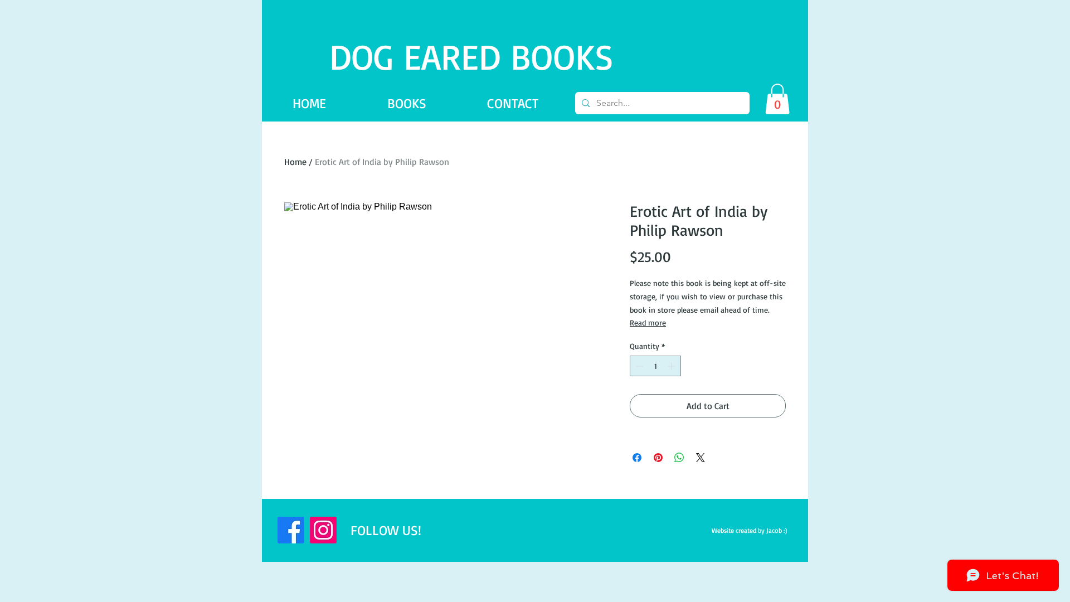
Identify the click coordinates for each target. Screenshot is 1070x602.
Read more (648, 322)
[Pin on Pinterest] (658, 457)
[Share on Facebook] (637, 457)
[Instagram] (323, 530)
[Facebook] (291, 530)
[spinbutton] (655, 366)
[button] (777, 99)
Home (295, 161)
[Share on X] (700, 457)
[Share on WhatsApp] (679, 457)
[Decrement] (638, 366)
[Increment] (672, 366)
